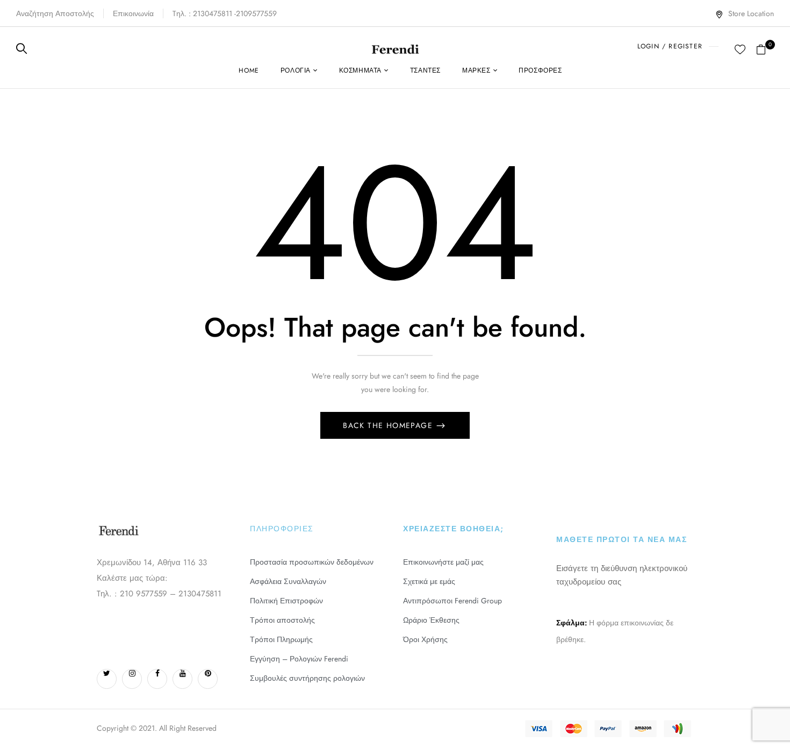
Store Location (751, 13)
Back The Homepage (389, 425)
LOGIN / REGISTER (669, 46)
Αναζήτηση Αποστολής (55, 13)
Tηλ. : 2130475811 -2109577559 (225, 13)
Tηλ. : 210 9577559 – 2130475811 (159, 594)
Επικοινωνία (133, 13)
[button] (765, 48)
